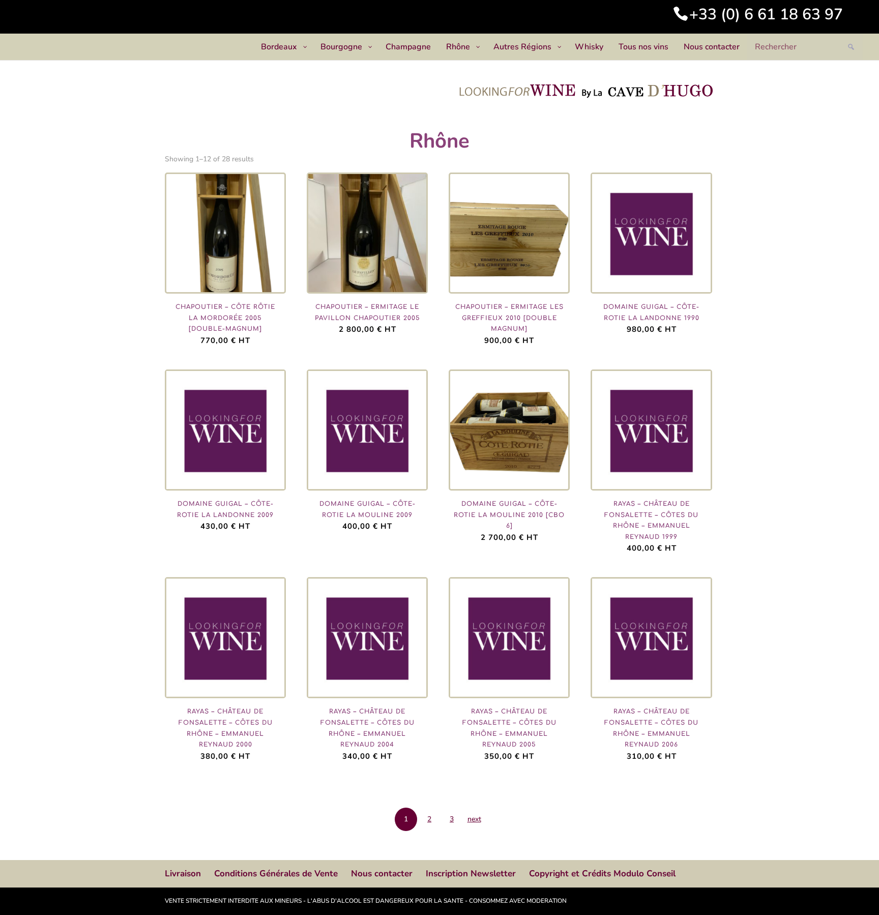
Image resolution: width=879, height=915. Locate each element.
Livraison (183, 873)
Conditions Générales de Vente (276, 873)
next (474, 819)
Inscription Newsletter (471, 873)
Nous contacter (382, 873)
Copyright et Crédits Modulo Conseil (602, 873)
